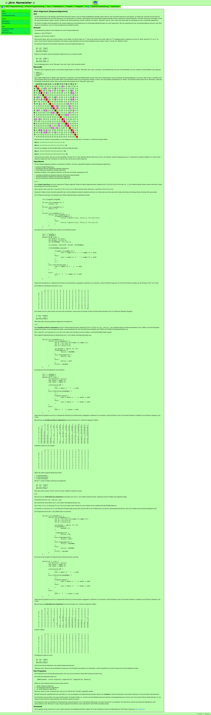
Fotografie (79, 6)
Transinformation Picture (8, 15)
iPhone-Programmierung (34, 6)
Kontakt (200, 713)
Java (49, 6)
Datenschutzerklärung (100, 6)
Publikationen (58, 6)
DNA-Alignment (6, 23)
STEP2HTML (5, 30)
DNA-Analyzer (6, 21)
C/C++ (4, 19)
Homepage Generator (8, 28)
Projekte (69, 6)
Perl (3, 26)
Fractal (4, 13)
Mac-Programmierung (14, 6)
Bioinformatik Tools (7, 32)
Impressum (115, 6)
